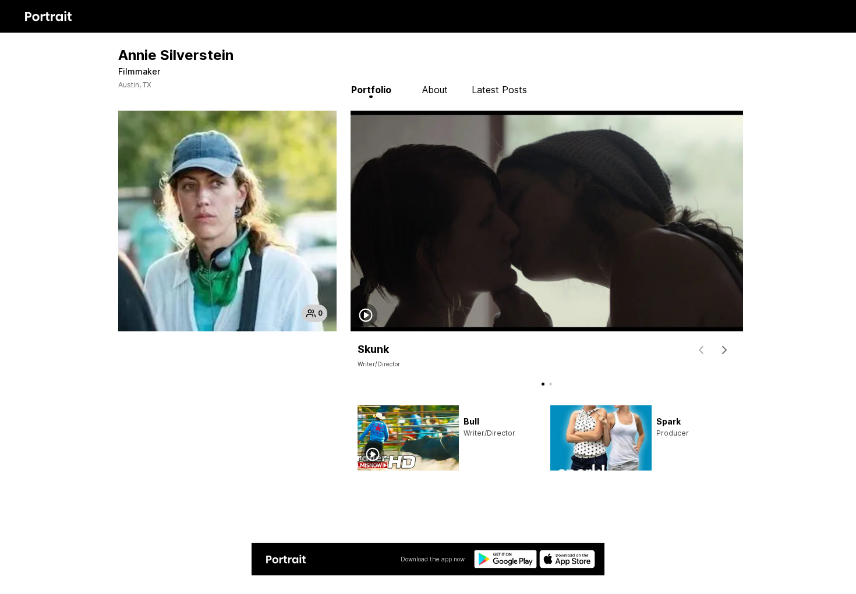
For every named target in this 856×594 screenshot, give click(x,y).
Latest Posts (499, 90)
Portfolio (371, 90)
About (435, 90)
